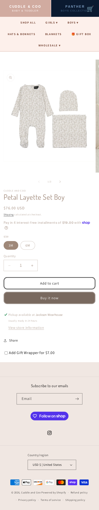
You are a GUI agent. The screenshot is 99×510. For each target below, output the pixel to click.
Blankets (53, 34)
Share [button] (13, 340)
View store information (26, 327)
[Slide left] (39, 181)
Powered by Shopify (53, 492)
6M (27, 245)
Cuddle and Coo (31, 492)
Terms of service (51, 500)
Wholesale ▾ (49, 45)
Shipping (9, 214)
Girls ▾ (51, 22)
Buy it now (49, 298)
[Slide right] (60, 181)
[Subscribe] (77, 398)
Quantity (10, 256)
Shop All (28, 22)
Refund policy (79, 492)
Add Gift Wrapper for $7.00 (32, 352)
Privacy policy (27, 500)
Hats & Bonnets (22, 34)
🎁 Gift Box (81, 34)
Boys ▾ (73, 22)
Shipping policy (75, 500)
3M (11, 245)
